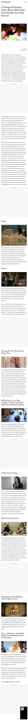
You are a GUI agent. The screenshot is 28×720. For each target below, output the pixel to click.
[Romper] (6, 2)
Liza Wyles (25, 49)
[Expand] (22, 708)
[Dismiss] (26, 708)
